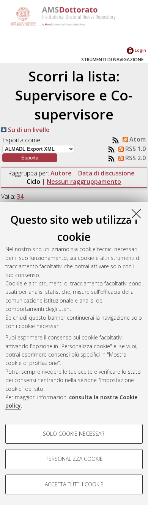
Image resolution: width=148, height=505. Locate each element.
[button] (29, 157)
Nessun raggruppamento (84, 181)
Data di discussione (106, 173)
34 (20, 196)
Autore (61, 173)
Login (140, 50)
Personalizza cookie (74, 458)
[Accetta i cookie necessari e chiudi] (136, 213)
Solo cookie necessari (74, 433)
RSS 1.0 (135, 149)
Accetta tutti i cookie (74, 484)
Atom (137, 139)
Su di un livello (28, 130)
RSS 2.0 (135, 158)
